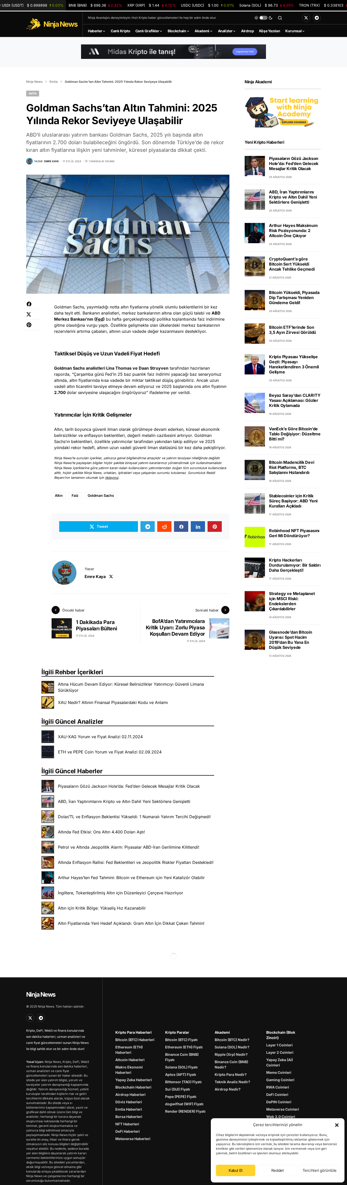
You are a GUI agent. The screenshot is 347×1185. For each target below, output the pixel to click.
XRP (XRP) (151, 5)
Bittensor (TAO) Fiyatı (183, 1082)
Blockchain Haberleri (133, 1087)
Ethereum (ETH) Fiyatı (184, 1047)
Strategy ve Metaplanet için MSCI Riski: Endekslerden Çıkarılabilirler (292, 601)
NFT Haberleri (127, 1124)
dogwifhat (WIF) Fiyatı (184, 1104)
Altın (58, 495)
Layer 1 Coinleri (279, 1045)
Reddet (277, 1170)
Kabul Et (236, 1170)
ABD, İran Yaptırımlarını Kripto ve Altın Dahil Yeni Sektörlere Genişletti (124, 801)
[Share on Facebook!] (33, 306)
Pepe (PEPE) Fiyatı (180, 1096)
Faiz (75, 495)
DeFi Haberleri (127, 1131)
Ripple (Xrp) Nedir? (231, 1054)
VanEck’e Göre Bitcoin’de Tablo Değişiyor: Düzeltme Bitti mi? (295, 433)
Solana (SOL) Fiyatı (181, 1067)
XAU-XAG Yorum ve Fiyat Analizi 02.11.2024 (100, 736)
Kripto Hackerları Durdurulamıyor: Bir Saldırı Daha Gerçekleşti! (295, 565)
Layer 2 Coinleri (279, 1052)
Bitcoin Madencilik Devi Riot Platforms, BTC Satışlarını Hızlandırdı (291, 467)
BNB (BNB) (95, 5)
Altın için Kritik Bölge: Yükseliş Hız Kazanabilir (102, 908)
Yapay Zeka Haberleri (133, 1080)
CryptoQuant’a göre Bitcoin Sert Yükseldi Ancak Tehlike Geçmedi (292, 264)
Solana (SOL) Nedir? (232, 1047)
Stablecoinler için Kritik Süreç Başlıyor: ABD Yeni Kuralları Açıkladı (293, 500)
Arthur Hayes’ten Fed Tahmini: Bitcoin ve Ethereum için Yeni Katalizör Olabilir (131, 877)
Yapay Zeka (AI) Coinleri (279, 1062)
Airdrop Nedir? (228, 1089)
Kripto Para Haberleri (133, 1032)
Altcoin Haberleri (130, 1060)
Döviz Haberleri (128, 1102)
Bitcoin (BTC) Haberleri (134, 1040)
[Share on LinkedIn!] (198, 526)
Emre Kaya (95, 576)
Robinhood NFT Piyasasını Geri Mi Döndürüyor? (294, 533)
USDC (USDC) (207, 5)
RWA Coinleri (277, 1087)
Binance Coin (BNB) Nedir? (231, 1064)
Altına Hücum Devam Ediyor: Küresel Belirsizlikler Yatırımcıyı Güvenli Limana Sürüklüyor (131, 687)
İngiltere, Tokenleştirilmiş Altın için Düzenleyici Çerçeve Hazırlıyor (120, 892)
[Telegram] (317, 18)
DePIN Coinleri (278, 1102)
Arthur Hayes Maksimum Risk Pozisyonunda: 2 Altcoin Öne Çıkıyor (293, 230)
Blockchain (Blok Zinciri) (280, 1035)
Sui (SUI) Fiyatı (177, 1089)
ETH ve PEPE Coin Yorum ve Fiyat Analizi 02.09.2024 (110, 751)
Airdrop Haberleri (130, 1094)
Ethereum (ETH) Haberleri (129, 1050)
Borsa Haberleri (128, 1116)
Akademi (222, 1032)
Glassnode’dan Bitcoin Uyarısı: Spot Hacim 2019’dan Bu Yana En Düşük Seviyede (290, 640)
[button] (336, 1124)
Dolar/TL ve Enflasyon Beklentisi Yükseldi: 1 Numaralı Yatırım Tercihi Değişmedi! (134, 816)
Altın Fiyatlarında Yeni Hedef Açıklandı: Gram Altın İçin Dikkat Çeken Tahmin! (131, 923)
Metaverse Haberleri (132, 1139)
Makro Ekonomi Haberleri (129, 1070)
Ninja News (34, 82)
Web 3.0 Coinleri (280, 1116)
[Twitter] (306, 18)
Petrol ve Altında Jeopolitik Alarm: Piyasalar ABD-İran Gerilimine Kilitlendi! (128, 847)
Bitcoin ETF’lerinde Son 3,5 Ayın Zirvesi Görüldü (292, 330)
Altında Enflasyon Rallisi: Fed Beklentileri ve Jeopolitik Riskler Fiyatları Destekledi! (136, 862)
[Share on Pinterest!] (33, 327)
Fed (99, 319)
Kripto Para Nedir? (231, 1074)
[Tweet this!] (33, 317)
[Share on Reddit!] (164, 526)
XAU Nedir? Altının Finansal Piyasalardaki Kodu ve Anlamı (113, 702)
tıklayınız (111, 478)
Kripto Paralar (177, 1032)
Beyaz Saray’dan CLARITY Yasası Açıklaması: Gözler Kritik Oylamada (294, 400)
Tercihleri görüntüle (320, 1170)
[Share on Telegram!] (147, 526)
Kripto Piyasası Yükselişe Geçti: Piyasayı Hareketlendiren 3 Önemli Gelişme (294, 364)
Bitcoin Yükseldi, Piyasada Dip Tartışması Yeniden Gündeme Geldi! (294, 297)
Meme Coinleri (278, 1072)
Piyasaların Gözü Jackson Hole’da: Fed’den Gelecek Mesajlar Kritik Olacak (129, 786)
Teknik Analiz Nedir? (232, 1082)
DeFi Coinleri (277, 1094)
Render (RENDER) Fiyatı (185, 1111)
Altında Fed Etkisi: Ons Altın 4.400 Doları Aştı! (101, 831)
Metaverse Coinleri (282, 1109)
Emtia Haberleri (128, 1109)
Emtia (54, 82)
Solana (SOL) (266, 5)
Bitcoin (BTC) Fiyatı (181, 1040)
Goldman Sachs (101, 495)
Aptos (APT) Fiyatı (180, 1074)
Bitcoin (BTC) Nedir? (232, 1040)
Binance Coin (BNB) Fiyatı (182, 1057)
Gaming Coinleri (280, 1080)
